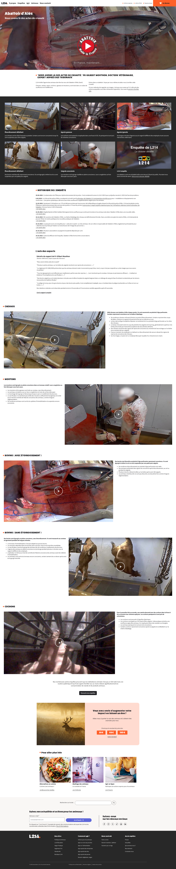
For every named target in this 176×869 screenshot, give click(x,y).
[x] (112, 824)
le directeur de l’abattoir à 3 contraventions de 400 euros (94, 198)
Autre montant (112, 737)
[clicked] (114, 803)
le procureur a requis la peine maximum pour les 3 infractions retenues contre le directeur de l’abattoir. (88, 206)
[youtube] (121, 824)
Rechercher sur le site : (67, 802)
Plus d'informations (62, 826)
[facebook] (104, 824)
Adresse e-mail (34, 816)
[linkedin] (125, 824)
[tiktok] (116, 824)
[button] (54, 340)
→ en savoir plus (40, 209)
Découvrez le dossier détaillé (140, 176)
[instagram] (108, 824)
